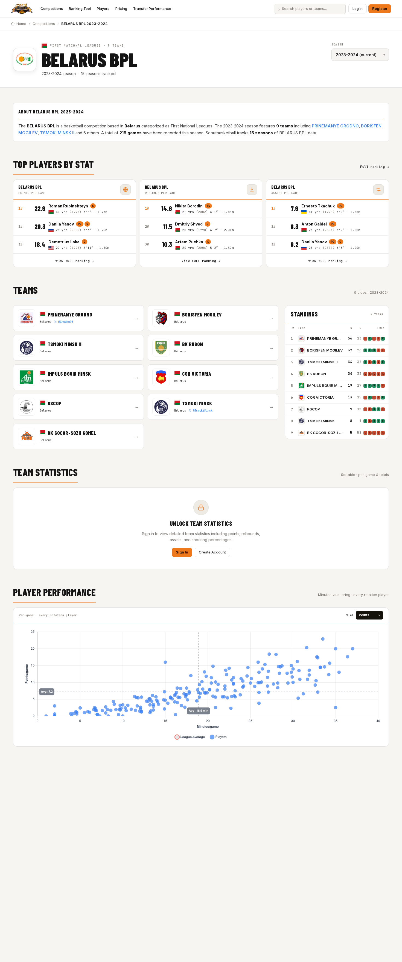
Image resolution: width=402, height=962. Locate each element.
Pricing (121, 8)
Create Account (212, 552)
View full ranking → (74, 261)
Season (337, 44)
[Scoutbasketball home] (22, 8)
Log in (358, 8)
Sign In (182, 552)
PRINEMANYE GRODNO (335, 126)
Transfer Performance (152, 8)
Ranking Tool (80, 8)
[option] (89, 208)
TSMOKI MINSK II (57, 132)
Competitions (51, 8)
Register (379, 8)
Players (103, 8)
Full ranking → (374, 167)
